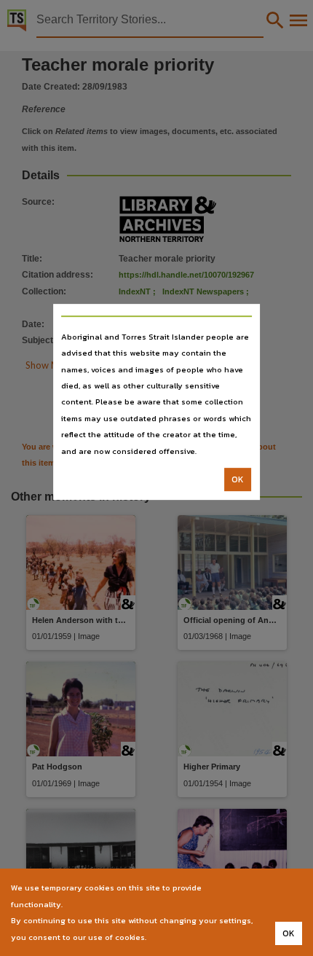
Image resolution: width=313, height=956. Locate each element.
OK (237, 479)
